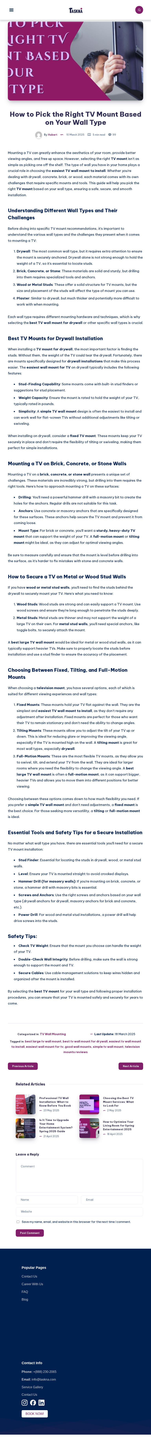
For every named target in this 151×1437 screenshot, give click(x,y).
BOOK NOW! (35, 1413)
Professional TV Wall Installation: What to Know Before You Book (55, 1102)
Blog (25, 1299)
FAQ (25, 1291)
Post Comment (30, 1232)
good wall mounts (78, 1047)
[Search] (139, 10)
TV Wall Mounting (53, 1034)
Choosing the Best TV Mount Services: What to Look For (118, 1102)
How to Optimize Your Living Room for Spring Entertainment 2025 (118, 1125)
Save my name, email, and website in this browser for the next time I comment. (76, 1222)
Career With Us (32, 1284)
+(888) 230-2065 (44, 1371)
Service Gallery (32, 1387)
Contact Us (29, 1276)
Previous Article (22, 1066)
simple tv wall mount (108, 1047)
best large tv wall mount (43, 1041)
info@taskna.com (44, 1379)
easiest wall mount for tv (45, 1047)
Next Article (131, 1066)
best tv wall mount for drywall (85, 1041)
